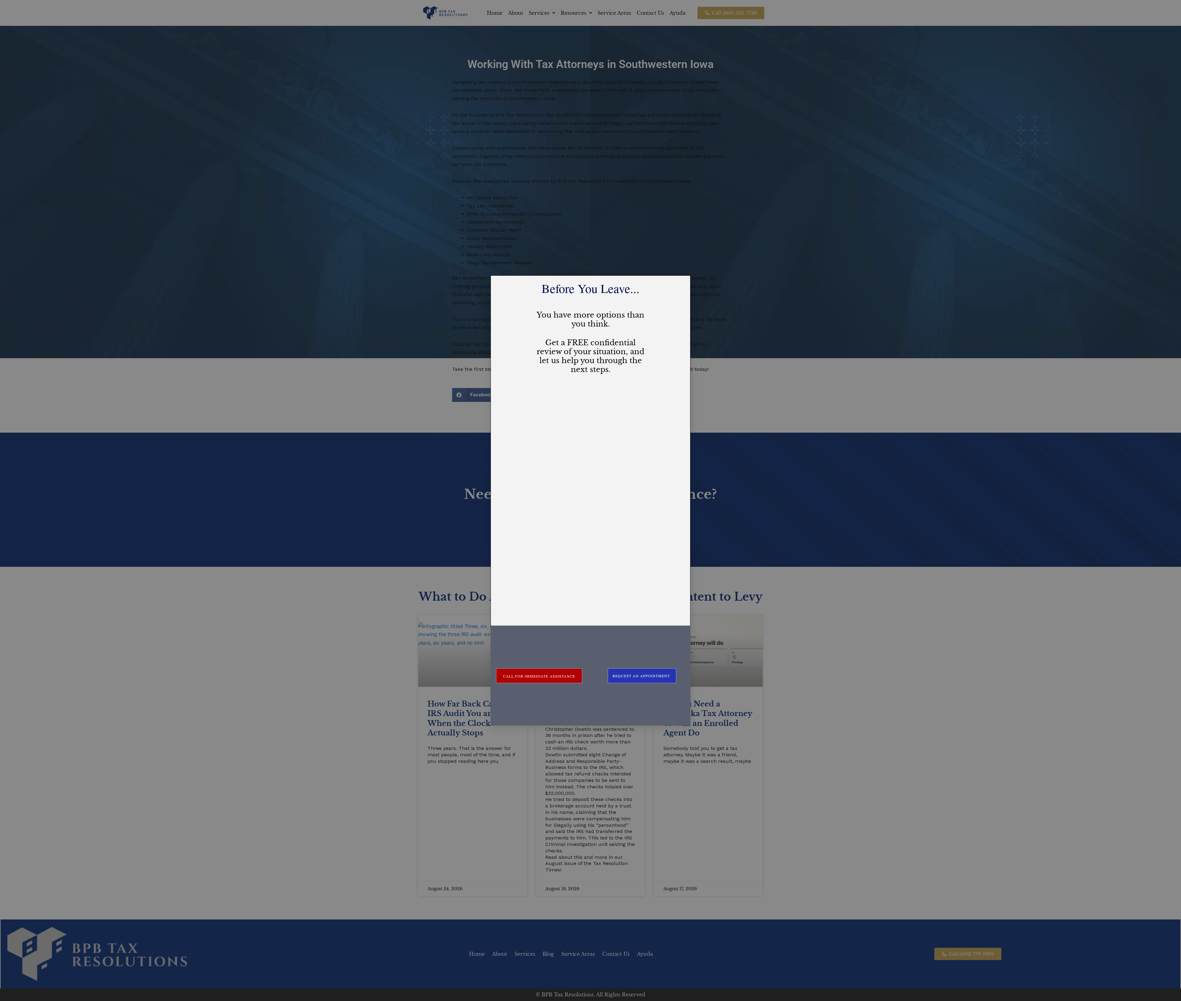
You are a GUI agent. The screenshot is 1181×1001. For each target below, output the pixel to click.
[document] (590, 500)
